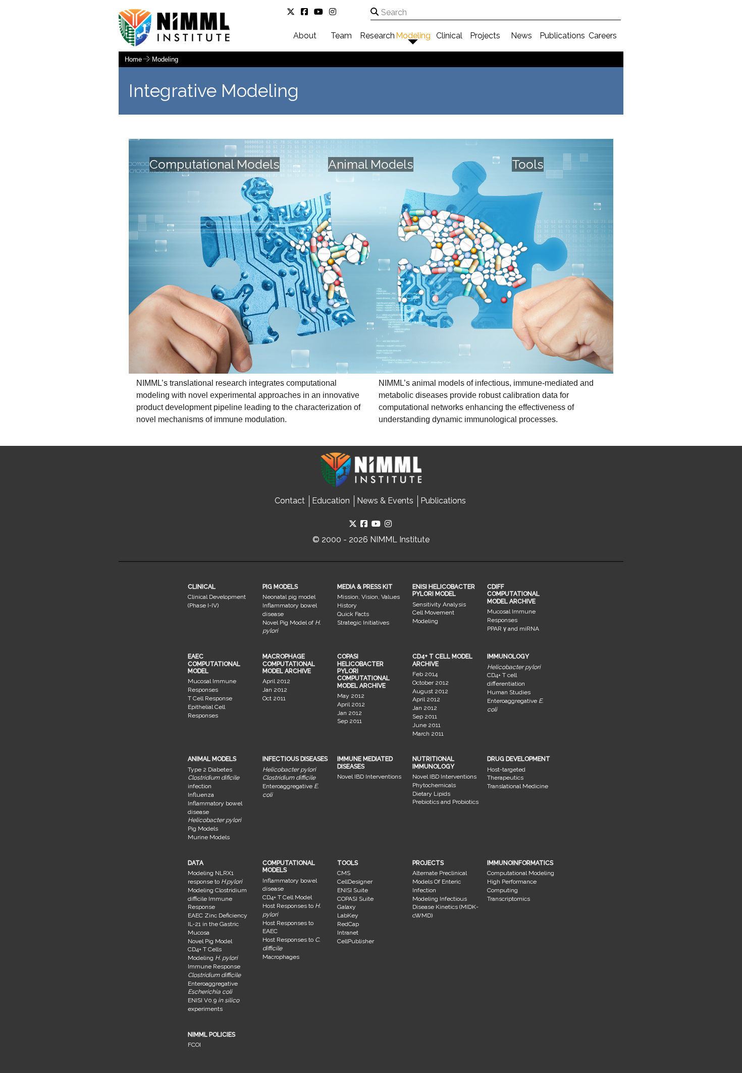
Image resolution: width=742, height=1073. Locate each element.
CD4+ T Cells (205, 949)
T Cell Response (210, 698)
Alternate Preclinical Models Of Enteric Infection (439, 882)
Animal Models (370, 164)
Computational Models (214, 164)
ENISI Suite (352, 890)
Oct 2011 (274, 698)
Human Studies (509, 692)
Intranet (347, 932)
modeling (165, 59)
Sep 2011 (349, 721)
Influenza (201, 794)
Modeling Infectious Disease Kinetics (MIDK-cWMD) (445, 907)
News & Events (385, 500)
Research (377, 35)
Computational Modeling (520, 873)
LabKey (347, 915)
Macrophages (280, 956)
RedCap (348, 924)
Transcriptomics (508, 898)
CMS (343, 873)
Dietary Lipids (431, 793)
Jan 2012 (274, 689)
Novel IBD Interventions (369, 776)
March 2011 (428, 733)
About (304, 35)
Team (341, 35)
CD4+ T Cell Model (287, 897)
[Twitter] (293, 12)
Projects (485, 35)
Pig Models (203, 828)
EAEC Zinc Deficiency (217, 915)
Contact (290, 500)
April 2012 (276, 681)
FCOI (194, 1044)
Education (331, 500)
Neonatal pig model (288, 596)
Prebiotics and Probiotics (445, 801)
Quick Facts (353, 614)
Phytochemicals (434, 785)
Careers (603, 35)
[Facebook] (306, 12)
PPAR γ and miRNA (513, 628)
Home (133, 59)
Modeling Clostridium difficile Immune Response (217, 899)
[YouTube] (320, 12)
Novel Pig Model (210, 941)
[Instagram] (334, 12)
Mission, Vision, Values (368, 596)
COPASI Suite (355, 898)
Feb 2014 (425, 674)
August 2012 (430, 691)
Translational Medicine (517, 786)
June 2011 (426, 725)
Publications (562, 35)
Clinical (449, 35)
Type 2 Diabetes (210, 769)
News (521, 35)
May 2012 (350, 695)
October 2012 (430, 682)
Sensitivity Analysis (439, 604)
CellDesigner (355, 881)
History (347, 605)
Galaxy (346, 906)
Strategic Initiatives (363, 622)
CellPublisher (355, 941)
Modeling (413, 35)
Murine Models (209, 837)
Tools (528, 164)
